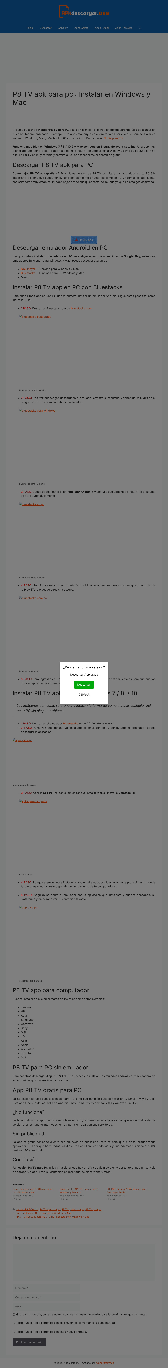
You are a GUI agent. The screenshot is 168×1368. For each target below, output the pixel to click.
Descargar (84, 684)
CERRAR (84, 694)
